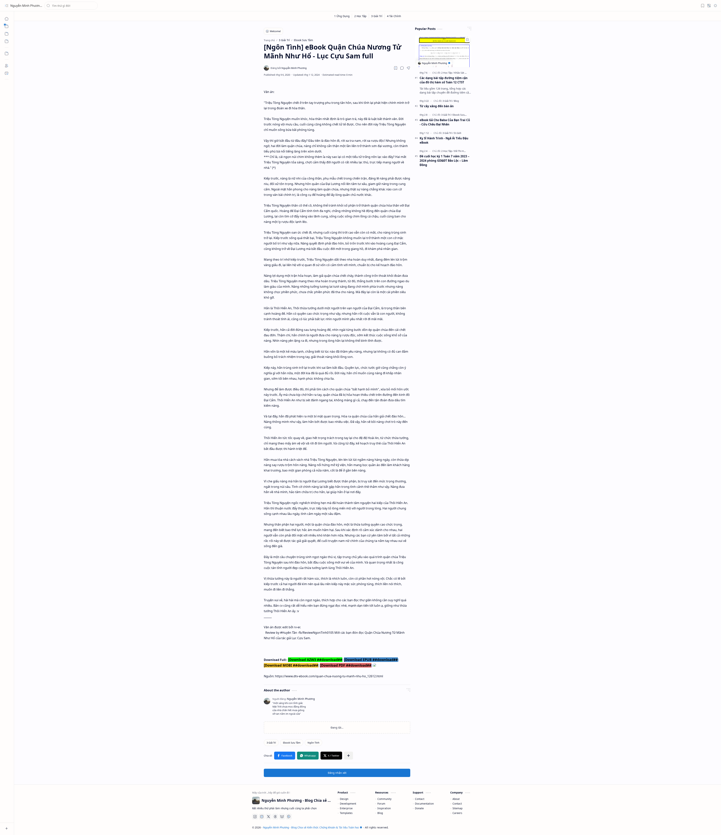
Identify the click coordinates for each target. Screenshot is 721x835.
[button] (6, 5)
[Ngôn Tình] (313, 742)
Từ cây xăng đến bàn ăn (437, 106)
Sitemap (457, 808)
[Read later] (395, 68)
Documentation (424, 803)
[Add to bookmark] (467, 39)
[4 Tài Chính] (394, 16)
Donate (419, 808)
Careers (457, 813)
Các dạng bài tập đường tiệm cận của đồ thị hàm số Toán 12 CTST (444, 80)
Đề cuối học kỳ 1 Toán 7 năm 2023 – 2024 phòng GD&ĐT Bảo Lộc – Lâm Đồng (444, 160)
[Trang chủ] (6, 19)
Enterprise (346, 808)
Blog (380, 813)
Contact (419, 799)
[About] (6, 65)
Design (344, 799)
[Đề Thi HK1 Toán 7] (464, 151)
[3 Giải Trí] (377, 16)
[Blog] (456, 101)
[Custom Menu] (6, 53)
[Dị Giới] (457, 133)
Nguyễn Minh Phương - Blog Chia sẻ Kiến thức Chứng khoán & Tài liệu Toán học (311, 827)
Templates (346, 813)
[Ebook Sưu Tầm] (291, 742)
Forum (381, 803)
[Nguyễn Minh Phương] (289, 68)
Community (384, 799)
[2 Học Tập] (360, 16)
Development (348, 803)
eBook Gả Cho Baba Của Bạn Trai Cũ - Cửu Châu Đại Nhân (445, 122)
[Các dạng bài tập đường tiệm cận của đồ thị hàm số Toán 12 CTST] (443, 51)
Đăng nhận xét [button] (337, 773)
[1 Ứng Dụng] (342, 16)
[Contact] (6, 73)
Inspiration (384, 808)
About (456, 799)
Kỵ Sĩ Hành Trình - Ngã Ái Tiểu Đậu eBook (444, 140)
